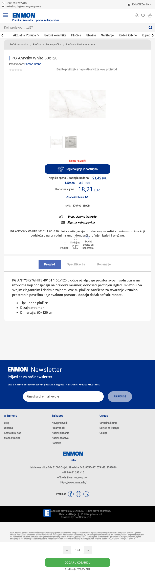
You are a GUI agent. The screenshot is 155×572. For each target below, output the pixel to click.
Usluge (103, 432)
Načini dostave (60, 437)
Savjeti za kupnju (109, 427)
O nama (8, 427)
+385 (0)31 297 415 (73, 472)
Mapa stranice (12, 437)
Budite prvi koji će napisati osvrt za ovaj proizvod (87, 69)
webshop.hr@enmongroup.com (23, 6)
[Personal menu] (136, 14)
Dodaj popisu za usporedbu (88, 244)
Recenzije (104, 264)
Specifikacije (76, 264)
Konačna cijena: (65, 189)
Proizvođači (58, 427)
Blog (6, 422)
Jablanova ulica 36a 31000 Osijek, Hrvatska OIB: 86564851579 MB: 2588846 (73, 467)
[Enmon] (18, 369)
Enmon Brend (32, 64)
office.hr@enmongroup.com (73, 477)
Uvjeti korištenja (67, 514)
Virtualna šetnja (108, 422)
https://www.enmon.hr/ (73, 482)
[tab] (49, 264)
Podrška (56, 442)
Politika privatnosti (89, 384)
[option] (56, 142)
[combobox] (73, 27)
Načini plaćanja (60, 432)
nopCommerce (82, 517)
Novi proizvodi (59, 422)
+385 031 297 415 (16, 3)
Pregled (49, 264)
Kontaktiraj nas (12, 432)
